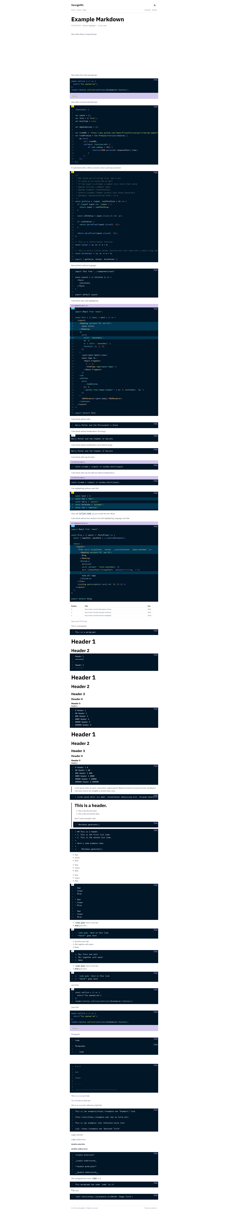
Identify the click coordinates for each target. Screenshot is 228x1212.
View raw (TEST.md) (79, 621)
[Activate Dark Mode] (155, 5)
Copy (156, 80)
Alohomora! (75, 96)
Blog (84, 10)
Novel (85, 25)
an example (81, 1096)
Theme (146, 1208)
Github (154, 10)
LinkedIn (147, 10)
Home (73, 10)
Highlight (92, 25)
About (79, 10)
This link (74, 1100)
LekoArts (154, 1208)
